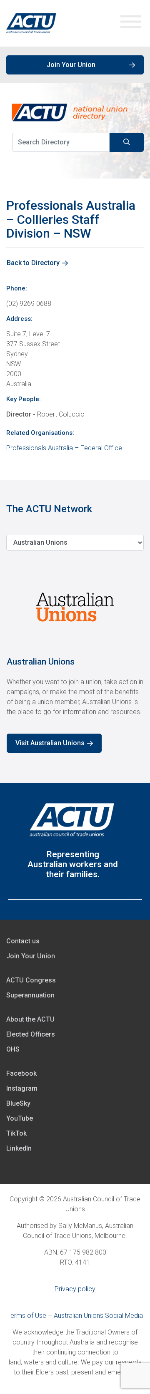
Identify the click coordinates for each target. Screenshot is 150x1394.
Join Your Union (71, 65)
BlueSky (18, 1103)
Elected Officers (30, 1034)
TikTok (16, 1133)
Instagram (22, 1088)
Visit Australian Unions (50, 743)
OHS (13, 1049)
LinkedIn (19, 1148)
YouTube (19, 1118)
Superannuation (30, 995)
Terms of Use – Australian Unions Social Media (75, 1316)
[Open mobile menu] (131, 23)
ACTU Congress (31, 980)
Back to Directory (33, 263)
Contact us (23, 941)
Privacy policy (75, 1289)
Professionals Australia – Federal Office (64, 448)
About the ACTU (30, 1019)
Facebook (21, 1073)
